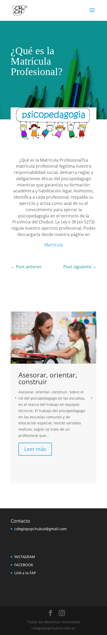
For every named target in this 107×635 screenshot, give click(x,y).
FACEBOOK (23, 564)
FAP (32, 572)
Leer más (35, 449)
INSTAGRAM (24, 556)
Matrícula (53, 245)
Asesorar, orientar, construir (47, 378)
